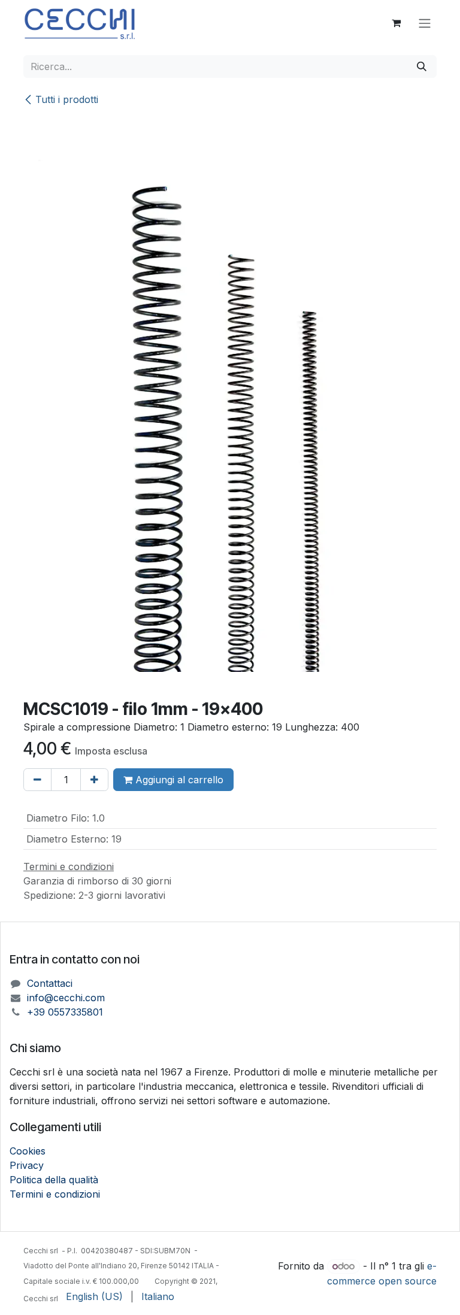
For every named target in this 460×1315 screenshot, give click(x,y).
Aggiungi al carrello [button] (177, 780)
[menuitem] (94, 1296)
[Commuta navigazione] (425, 22)
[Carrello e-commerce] (396, 23)
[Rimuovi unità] (37, 779)
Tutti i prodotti (66, 99)
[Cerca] (422, 66)
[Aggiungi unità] (94, 779)
